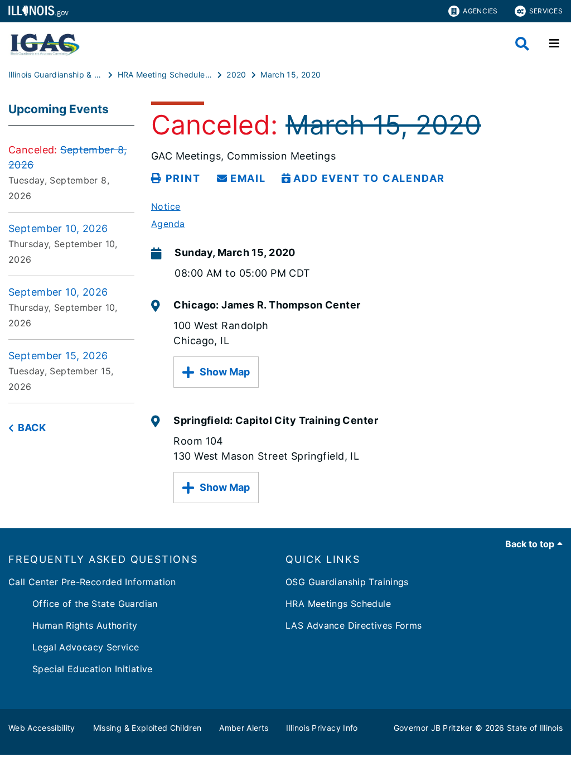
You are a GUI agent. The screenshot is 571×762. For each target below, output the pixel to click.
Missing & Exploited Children (147, 727)
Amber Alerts (243, 727)
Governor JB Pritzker (433, 727)
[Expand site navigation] (554, 43)
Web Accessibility (41, 727)
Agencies (480, 11)
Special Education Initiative (80, 668)
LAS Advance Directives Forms (354, 625)
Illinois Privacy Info (321, 727)
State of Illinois (535, 727)
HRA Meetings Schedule (338, 603)
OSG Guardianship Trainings (347, 581)
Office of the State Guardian (83, 603)
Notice (166, 206)
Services (546, 11)
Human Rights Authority (72, 625)
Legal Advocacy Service (73, 647)
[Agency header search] (522, 44)
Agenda (168, 223)
